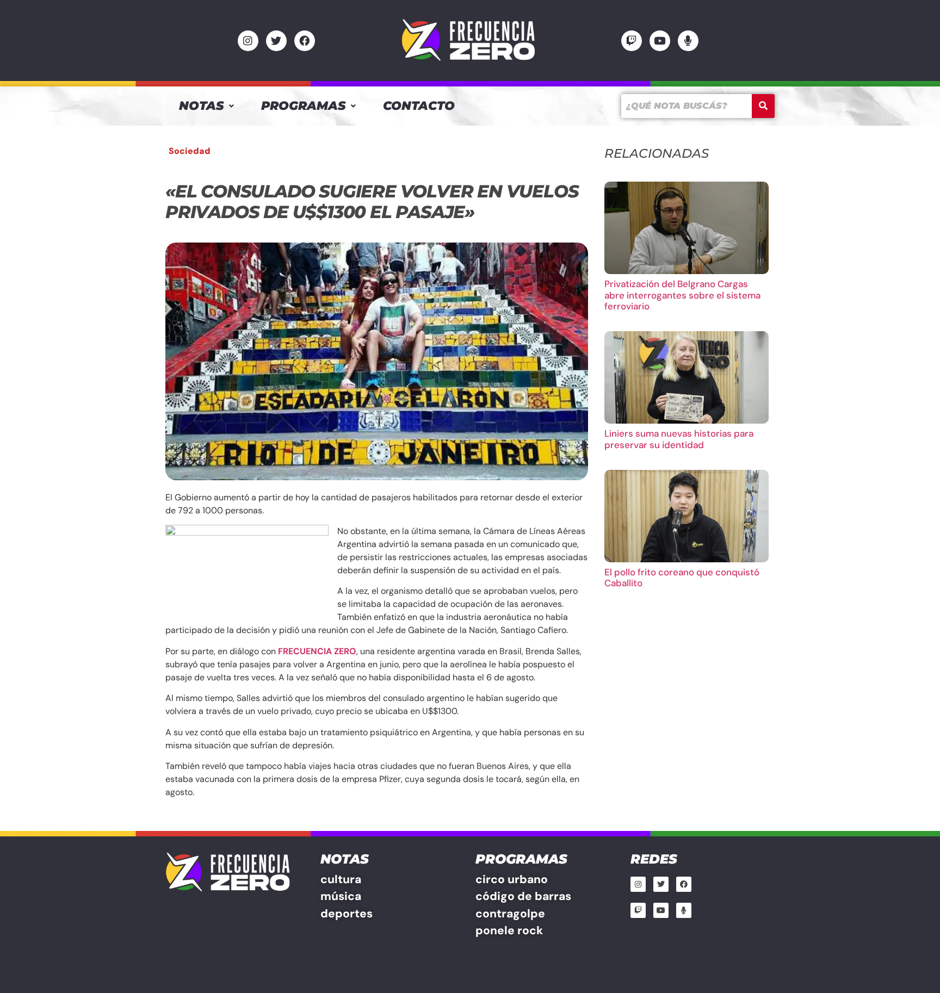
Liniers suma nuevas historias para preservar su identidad (678, 438)
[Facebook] (304, 40)
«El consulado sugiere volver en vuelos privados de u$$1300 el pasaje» (371, 201)
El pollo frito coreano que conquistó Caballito (681, 577)
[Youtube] (660, 40)
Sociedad (190, 151)
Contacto (419, 105)
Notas (201, 105)
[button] (206, 106)
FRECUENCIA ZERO (317, 651)
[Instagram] (248, 40)
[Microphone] (688, 40)
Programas (303, 105)
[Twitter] (276, 40)
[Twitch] (631, 40)
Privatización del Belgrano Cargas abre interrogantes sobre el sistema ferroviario (682, 295)
